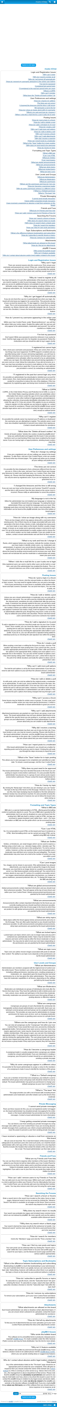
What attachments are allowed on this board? (39, 243)
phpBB (11, 1401)
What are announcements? (45, 165)
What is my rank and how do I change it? (40, 112)
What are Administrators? (46, 177)
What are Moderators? (47, 179)
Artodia (54, 1401)
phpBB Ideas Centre (47, 1352)
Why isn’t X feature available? (44, 253)
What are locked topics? (46, 169)
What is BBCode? (49, 153)
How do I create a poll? (47, 127)
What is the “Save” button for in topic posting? (39, 143)
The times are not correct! (46, 103)
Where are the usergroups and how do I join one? (37, 184)
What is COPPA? (49, 91)
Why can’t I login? (49, 75)
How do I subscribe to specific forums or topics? (38, 235)
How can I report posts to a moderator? (41, 141)
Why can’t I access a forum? (45, 134)
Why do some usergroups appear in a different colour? (35, 189)
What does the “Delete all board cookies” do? (39, 95)
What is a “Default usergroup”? (44, 191)
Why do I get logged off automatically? (41, 79)
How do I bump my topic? (46, 148)
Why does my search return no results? (41, 221)
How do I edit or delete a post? (44, 122)
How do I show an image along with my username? (37, 110)
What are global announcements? (43, 162)
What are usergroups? (47, 182)
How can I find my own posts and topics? (40, 228)
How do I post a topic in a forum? (43, 120)
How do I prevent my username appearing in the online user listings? (30, 82)
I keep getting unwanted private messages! (40, 201)
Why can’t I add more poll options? (42, 129)
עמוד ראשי (47, 1405)
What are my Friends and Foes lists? (42, 211)
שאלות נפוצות (41, 2)
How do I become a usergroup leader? (41, 186)
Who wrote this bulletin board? (44, 251)
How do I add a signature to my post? (42, 125)
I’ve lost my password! (47, 84)
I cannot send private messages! (43, 199)
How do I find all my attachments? (43, 245)
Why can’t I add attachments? (44, 136)
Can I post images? (48, 160)
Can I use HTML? (49, 155)
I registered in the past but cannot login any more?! (37, 88)
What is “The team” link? (46, 193)
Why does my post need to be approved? (40, 145)
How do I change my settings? (44, 101)
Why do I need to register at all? (44, 77)
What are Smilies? (48, 158)
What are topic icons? (47, 172)
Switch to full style (28, 65)
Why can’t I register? (48, 93)
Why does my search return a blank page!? (40, 223)
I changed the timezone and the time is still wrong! (37, 105)
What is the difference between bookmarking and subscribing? (32, 233)
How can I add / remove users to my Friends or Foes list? (35, 213)
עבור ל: (54, 1394)
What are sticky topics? (47, 167)
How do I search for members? (44, 225)
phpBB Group (18, 1339)
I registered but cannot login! (45, 86)
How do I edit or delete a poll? (44, 132)
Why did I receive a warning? (44, 138)
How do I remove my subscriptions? (42, 238)
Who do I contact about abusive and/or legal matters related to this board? (28, 255)
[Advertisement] (28, 32)
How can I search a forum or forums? (42, 218)
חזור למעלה (51, 274)
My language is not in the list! (44, 108)
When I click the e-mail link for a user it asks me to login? (35, 115)
